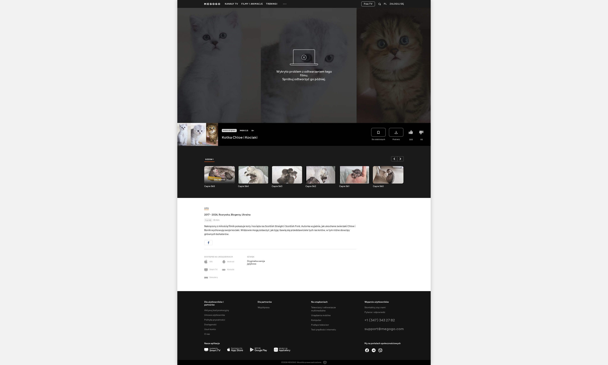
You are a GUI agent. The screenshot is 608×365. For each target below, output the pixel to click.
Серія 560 (378, 186)
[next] (400, 158)
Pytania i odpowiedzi (374, 312)
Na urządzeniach (319, 302)
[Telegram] (373, 350)
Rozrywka (224, 214)
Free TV (368, 4)
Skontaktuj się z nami (375, 307)
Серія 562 (310, 186)
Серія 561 (344, 186)
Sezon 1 (209, 159)
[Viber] (380, 350)
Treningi (271, 4)
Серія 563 (277, 186)
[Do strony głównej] (212, 4)
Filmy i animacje (252, 4)
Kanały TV (231, 4)
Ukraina (246, 214)
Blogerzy (236, 214)
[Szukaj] (379, 4)
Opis (206, 208)
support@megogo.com (384, 328)
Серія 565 (209, 186)
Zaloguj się (397, 4)
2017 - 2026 (211, 214)
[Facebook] (367, 350)
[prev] (394, 158)
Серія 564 (243, 186)
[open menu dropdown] (285, 4)
